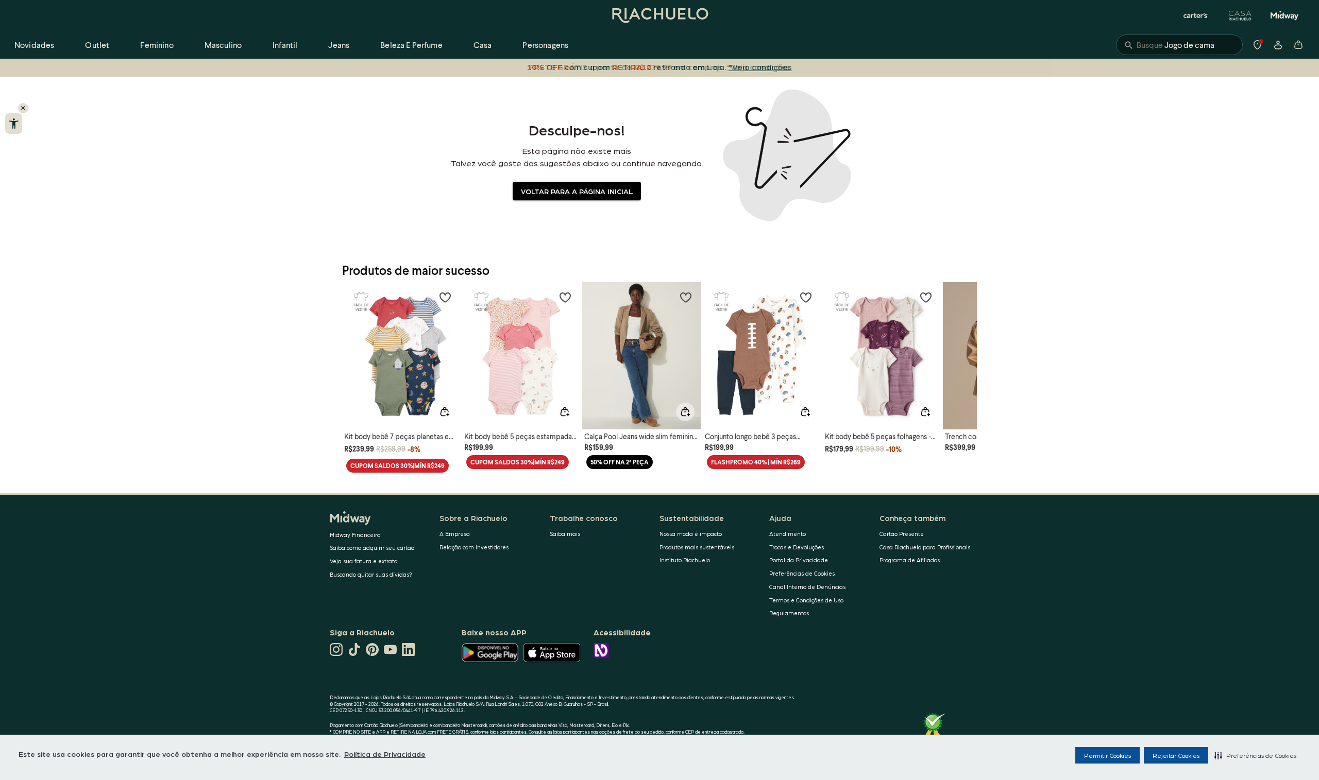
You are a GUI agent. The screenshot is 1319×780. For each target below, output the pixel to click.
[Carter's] (1195, 15)
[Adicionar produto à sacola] (444, 412)
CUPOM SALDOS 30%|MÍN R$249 (397, 466)
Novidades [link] (34, 44)
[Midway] (1284, 15)
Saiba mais (565, 534)
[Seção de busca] (1179, 44)
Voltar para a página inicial (577, 191)
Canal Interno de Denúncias (807, 587)
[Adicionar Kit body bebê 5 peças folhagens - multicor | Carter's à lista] (926, 297)
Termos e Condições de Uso (806, 600)
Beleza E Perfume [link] (411, 44)
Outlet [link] (97, 44)
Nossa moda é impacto (691, 534)
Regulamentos (789, 613)
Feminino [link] (156, 44)
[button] (1255, 755)
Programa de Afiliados (910, 560)
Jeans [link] (338, 44)
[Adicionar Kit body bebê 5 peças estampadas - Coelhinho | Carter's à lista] (565, 297)
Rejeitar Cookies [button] (1176, 755)
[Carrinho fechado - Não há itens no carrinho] (1298, 44)
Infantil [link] (285, 44)
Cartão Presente (902, 534)
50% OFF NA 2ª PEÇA (619, 462)
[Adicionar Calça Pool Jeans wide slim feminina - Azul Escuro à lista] (686, 297)
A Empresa (454, 534)
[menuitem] (34, 44)
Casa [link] (483, 44)
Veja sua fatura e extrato (363, 561)
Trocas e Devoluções (796, 547)
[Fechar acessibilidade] (23, 108)
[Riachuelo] (659, 15)
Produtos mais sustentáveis (697, 547)
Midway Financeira (355, 535)
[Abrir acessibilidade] (13, 123)
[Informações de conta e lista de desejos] (1277, 44)
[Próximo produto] (963, 346)
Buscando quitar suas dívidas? (371, 574)
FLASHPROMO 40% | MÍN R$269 (756, 462)
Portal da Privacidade (798, 560)
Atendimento (787, 534)
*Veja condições (760, 66)
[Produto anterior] (355, 346)
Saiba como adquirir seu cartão (372, 547)
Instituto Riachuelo (685, 560)
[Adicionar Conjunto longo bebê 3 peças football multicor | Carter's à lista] (806, 297)
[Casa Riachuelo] (1240, 15)
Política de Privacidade (385, 753)
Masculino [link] (223, 44)
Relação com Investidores (474, 547)
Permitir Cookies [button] (1107, 755)
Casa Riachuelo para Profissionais (925, 547)
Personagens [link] (545, 44)
